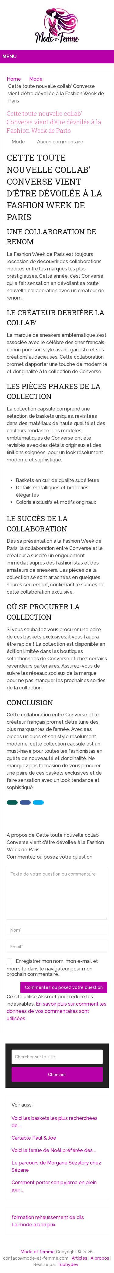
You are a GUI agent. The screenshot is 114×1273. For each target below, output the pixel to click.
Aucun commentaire (60, 142)
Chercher (57, 1074)
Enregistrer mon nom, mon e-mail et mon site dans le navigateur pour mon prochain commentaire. (52, 967)
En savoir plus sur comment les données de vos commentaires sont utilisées (56, 1011)
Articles (79, 1258)
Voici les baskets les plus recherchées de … (55, 1121)
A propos (100, 1258)
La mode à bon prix (33, 1225)
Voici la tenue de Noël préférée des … (54, 1150)
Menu (9, 56)
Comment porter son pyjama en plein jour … (54, 1186)
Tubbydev (67, 1264)
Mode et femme (38, 1251)
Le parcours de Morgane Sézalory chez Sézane (56, 1166)
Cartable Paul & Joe (34, 1138)
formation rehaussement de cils (48, 1217)
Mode (18, 142)
